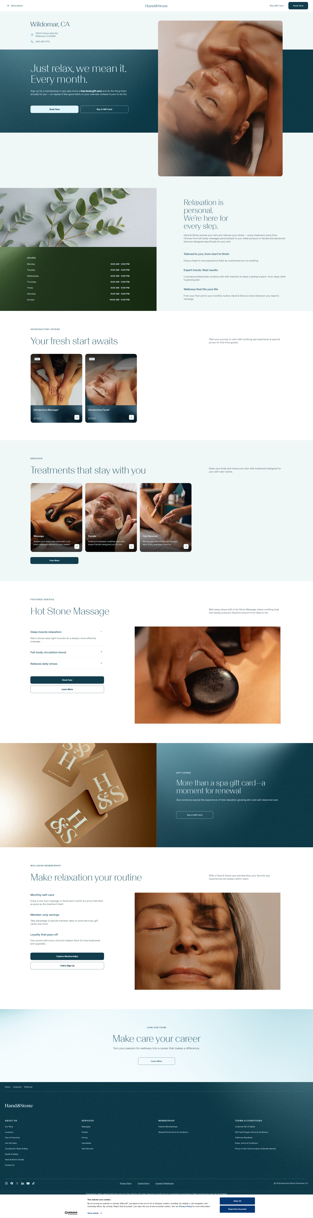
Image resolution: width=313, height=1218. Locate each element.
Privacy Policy (126, 1183)
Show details (93, 1213)
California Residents (243, 1137)
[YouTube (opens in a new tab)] (28, 1183)
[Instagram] (6, 1183)
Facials (85, 1132)
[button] (67, 631)
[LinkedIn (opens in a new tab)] (22, 1183)
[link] (56, 388)
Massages (86, 1126)
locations (17, 1087)
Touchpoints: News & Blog (16, 1148)
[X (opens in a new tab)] (17, 1183)
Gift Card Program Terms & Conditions (251, 1132)
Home (7, 1087)
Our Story (9, 1126)
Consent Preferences (164, 1183)
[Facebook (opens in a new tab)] (11, 1183)
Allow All (237, 1201)
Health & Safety (11, 1154)
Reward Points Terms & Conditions (173, 1132)
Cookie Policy (143, 1183)
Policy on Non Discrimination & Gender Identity (255, 1148)
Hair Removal (87, 1148)
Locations (9, 1132)
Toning (84, 1137)
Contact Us (10, 1165)
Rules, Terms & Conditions (246, 1143)
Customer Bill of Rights (245, 1126)
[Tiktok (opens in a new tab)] (33, 1183)
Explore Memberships (167, 1126)
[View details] (76, 417)
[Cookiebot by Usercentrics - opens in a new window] (71, 1213)
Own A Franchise (12, 1137)
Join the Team (11, 1143)
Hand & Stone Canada (14, 1159)
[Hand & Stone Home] (156, 5)
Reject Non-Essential (237, 1209)
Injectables (86, 1143)
